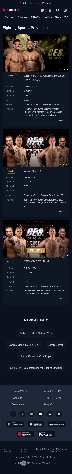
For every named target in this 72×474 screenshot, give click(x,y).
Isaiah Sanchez (58, 290)
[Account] (65, 10)
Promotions (18, 404)
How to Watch (19, 390)
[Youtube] (40, 414)
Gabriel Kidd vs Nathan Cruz (36, 333)
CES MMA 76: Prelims (38, 261)
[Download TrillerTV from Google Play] (15, 424)
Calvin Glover (55, 344)
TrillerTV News (52, 397)
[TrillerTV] (11, 10)
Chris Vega (43, 293)
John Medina (38, 112)
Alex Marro (47, 203)
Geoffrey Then (30, 109)
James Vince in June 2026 (24, 344)
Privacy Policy (23, 450)
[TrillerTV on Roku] (47, 434)
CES (26, 95)
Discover (9, 17)
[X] (22, 414)
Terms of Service (7, 450)
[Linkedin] (49, 414)
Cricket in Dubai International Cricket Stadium (36, 367)
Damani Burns (30, 293)
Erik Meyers (29, 290)
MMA (26, 100)
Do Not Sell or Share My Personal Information (52, 450)
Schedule (22, 17)
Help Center (51, 404)
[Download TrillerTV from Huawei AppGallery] (25, 434)
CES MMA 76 (32, 171)
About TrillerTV (52, 390)
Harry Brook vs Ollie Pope (36, 356)
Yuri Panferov (30, 200)
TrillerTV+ (36, 17)
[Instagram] (31, 414)
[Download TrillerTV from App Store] (36, 424)
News (58, 17)
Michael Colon (43, 290)
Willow (48, 17)
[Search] (58, 10)
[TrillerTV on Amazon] (57, 424)
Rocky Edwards (44, 200)
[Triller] (59, 414)
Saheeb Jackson (48, 115)
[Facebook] (13, 414)
